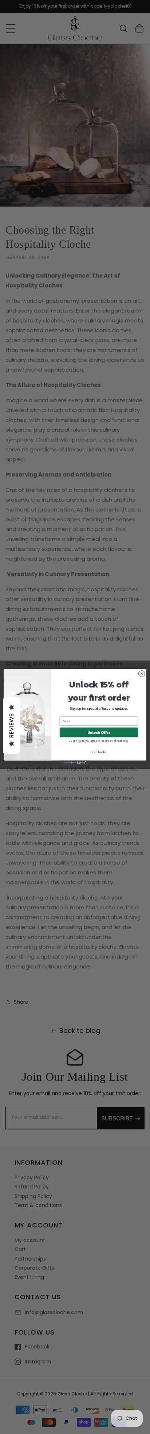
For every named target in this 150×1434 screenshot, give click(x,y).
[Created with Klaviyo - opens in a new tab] (75, 763)
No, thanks (98, 752)
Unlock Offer (98, 732)
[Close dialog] (141, 673)
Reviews (11, 725)
